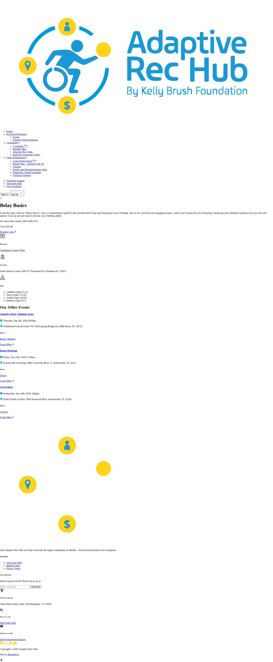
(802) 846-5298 (8, 623)
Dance (3, 375)
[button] (17, 134)
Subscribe (35, 587)
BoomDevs (13, 654)
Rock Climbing (7, 339)
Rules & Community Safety (26, 154)
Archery (4, 412)
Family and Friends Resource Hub (30, 169)
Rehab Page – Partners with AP (28, 164)
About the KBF (14, 183)
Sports (9, 131)
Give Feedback (13, 186)
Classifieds (20, 146)
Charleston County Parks (12, 250)
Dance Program (8, 350)
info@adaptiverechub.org (12, 639)
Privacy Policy (13, 568)
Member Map (19, 149)
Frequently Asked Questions (27, 172)
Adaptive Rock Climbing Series (17, 314)
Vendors (17, 166)
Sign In (4, 194)
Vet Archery (6, 387)
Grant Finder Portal (24, 161)
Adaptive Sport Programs (25, 140)
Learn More (6, 344)
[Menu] (1, 198)
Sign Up (15, 194)
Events (16, 137)
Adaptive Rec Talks (22, 152)
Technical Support (22, 175)
